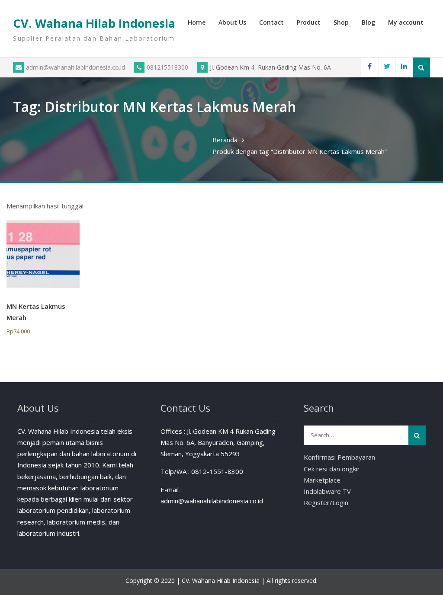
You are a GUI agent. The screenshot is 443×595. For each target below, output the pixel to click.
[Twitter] (386, 67)
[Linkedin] (404, 67)
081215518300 (167, 67)
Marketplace (322, 480)
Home (196, 22)
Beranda (225, 139)
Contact (271, 22)
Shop (341, 22)
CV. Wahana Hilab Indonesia (94, 23)
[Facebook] (369, 67)
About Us (232, 22)
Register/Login (326, 502)
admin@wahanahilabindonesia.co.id (75, 67)
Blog (368, 22)
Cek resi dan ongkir (332, 468)
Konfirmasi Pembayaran (339, 457)
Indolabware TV (327, 491)
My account (406, 22)
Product (309, 22)
